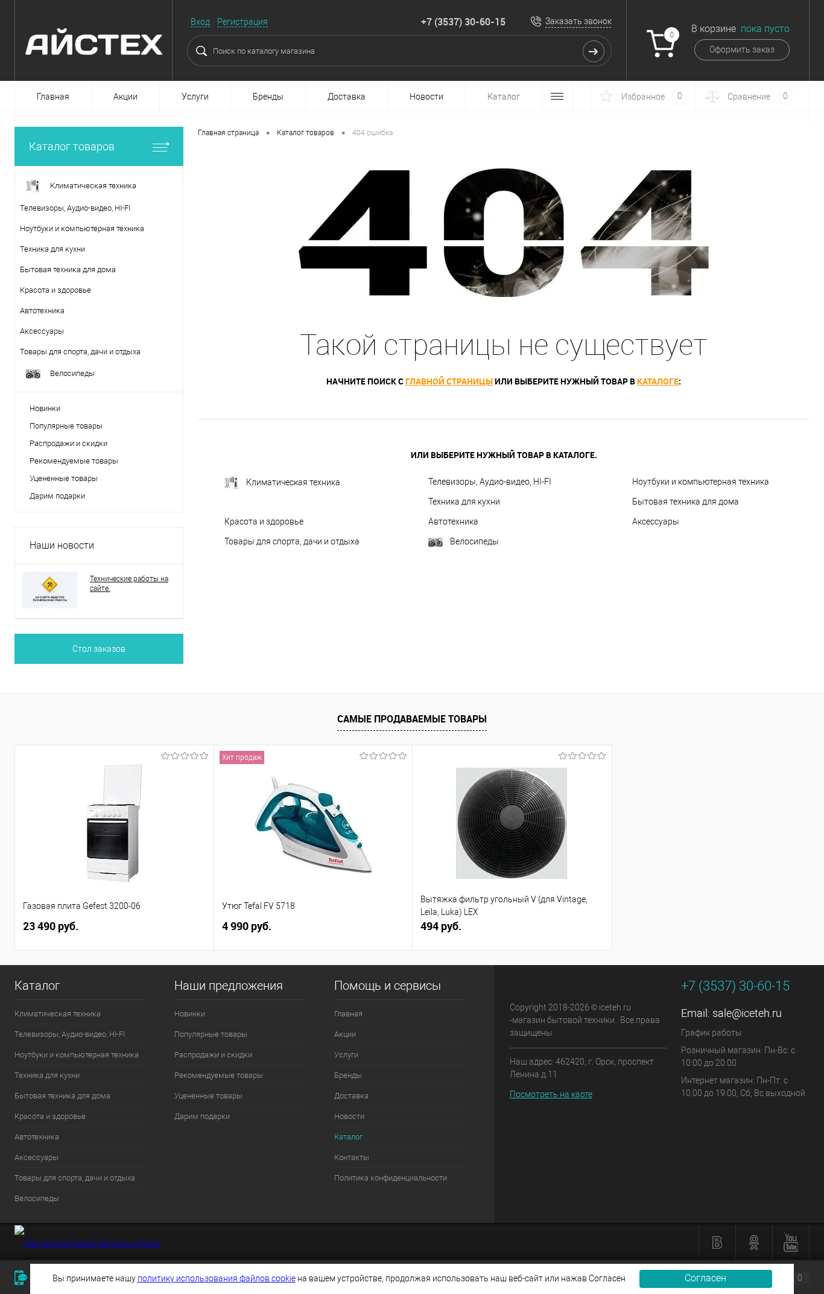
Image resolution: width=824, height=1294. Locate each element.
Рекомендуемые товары (74, 460)
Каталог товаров (72, 146)
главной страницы (449, 381)
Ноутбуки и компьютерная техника (700, 481)
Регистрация (242, 22)
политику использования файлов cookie (217, 1278)
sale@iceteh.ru (747, 1013)
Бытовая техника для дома (685, 501)
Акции (125, 96)
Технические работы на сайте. (129, 584)
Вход (200, 22)
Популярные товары (66, 425)
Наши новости (62, 545)
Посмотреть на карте (551, 1094)
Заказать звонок (578, 21)
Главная (53, 96)
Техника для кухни (464, 501)
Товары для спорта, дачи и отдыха (292, 541)
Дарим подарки (57, 495)
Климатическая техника (293, 482)
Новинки (45, 408)
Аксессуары (655, 521)
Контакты (351, 1157)
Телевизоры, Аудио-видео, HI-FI (489, 481)
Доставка (347, 96)
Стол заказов (98, 649)
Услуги (195, 96)
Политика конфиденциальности (390, 1177)
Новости (426, 96)
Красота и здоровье (263, 521)
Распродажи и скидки (68, 443)
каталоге (658, 381)
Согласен (705, 1278)
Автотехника (453, 521)
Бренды (268, 96)
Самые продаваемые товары (412, 718)
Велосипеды (474, 541)
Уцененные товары (64, 478)
